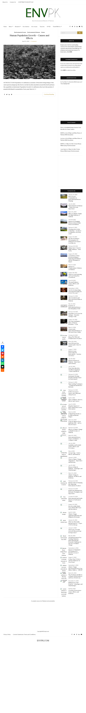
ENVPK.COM (43, 640)
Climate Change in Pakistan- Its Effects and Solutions (74, 476)
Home (5, 26)
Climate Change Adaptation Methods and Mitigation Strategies (75, 515)
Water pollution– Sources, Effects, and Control (75, 400)
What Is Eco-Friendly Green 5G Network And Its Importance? (74, 531)
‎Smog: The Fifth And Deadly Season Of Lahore (75, 337)
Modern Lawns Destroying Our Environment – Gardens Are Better (74, 353)
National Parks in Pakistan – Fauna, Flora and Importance (75, 207)
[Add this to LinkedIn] (2, 360)
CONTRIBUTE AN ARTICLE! (26, 2)
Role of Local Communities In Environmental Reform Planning (74, 199)
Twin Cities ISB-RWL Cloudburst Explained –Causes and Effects (74, 370)
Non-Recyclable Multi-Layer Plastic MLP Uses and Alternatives (74, 507)
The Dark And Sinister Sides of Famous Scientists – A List (74, 323)
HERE (64, 70)
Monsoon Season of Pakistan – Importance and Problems (74, 362)
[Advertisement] (71, 103)
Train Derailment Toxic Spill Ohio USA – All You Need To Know (74, 423)
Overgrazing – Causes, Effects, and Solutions (74, 453)
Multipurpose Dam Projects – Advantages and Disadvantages (75, 584)
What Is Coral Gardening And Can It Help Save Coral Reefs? (75, 276)
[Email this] (2, 366)
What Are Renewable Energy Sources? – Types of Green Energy (75, 523)
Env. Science (26, 26)
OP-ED (48, 26)
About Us (5, 2)
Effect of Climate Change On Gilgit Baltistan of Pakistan (75, 215)
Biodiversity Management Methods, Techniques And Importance (75, 492)
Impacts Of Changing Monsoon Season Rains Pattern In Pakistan (74, 223)
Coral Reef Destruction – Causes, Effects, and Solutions (75, 592)
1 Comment (33, 41)
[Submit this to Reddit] (2, 356)
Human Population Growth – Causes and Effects (29, 37)
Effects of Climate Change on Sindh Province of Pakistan (75, 431)
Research (17, 26)
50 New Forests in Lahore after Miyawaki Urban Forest (74, 393)
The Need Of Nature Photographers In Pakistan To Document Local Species (74, 241)
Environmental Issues (20, 32)
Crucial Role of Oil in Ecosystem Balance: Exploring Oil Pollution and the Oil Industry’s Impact (74, 258)
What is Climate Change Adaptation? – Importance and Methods (75, 460)
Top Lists (42, 26)
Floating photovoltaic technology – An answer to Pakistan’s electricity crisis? (74, 231)
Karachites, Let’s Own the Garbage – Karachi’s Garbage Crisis (75, 315)
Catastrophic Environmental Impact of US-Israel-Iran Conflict (75, 330)
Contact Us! (66, 83)
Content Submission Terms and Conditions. (24, 634)
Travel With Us (57, 26)
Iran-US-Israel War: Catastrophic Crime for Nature (74, 345)
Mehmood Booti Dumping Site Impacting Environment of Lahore (75, 484)
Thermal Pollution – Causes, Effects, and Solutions (73, 283)
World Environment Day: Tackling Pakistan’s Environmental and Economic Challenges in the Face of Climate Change (74, 541)
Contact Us (13, 2)
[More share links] (2, 370)
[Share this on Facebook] (2, 346)
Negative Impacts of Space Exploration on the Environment (75, 407)
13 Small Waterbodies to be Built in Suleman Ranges (74, 415)
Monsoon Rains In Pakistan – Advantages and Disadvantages (75, 468)
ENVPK (62, 133)
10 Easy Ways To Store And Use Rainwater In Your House (74, 560)
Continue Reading (49, 94)
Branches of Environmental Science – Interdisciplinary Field (74, 307)
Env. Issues (34, 26)
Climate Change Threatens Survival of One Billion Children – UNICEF (75, 568)
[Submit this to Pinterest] (2, 353)
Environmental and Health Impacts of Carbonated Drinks (75, 500)
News (10, 26)
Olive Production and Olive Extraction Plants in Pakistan (75, 299)
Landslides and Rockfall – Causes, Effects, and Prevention (75, 446)
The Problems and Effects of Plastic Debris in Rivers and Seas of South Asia (75, 576)
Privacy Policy (7, 634)
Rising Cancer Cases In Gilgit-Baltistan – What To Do (74, 249)
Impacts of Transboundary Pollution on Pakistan (75, 268)
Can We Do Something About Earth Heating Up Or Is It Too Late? (75, 291)
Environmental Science (33, 32)
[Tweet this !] (2, 350)
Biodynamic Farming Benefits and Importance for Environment (75, 377)
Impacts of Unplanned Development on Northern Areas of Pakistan (74, 552)
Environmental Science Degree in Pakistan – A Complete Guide (74, 438)
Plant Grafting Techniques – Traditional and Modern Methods (75, 385)
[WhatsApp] (2, 363)
